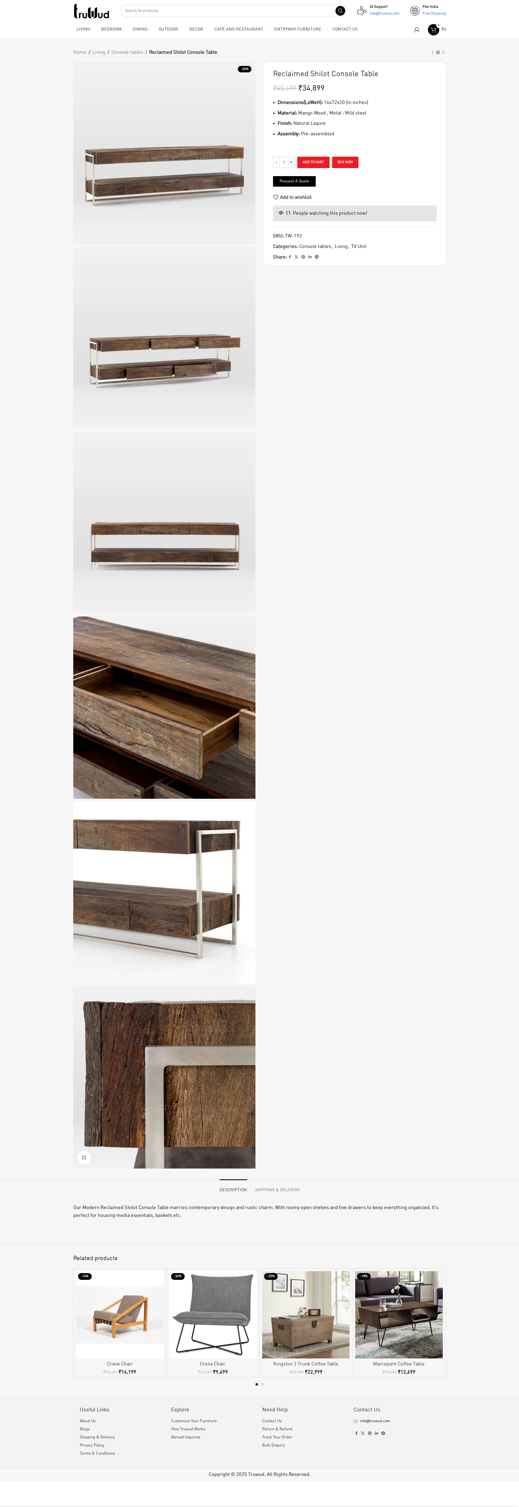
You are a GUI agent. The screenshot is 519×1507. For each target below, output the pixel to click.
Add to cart (313, 162)
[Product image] (120, 1314)
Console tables (127, 52)
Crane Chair (120, 1364)
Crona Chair (212, 1364)
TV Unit (359, 246)
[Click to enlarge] (84, 1157)
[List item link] (397, 1421)
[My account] (416, 29)
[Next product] (443, 52)
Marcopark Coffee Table (399, 1364)
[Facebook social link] (290, 257)
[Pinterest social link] (303, 257)
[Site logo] (91, 10)
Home (79, 52)
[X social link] (296, 257)
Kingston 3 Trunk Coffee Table (305, 1364)
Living (98, 52)
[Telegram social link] (316, 257)
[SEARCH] (340, 11)
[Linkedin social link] (310, 257)
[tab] (233, 1187)
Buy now (345, 162)
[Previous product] (432, 52)
